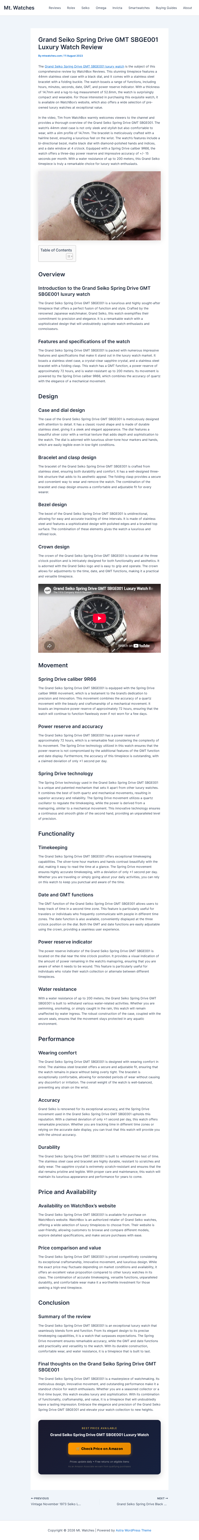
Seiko (85, 8)
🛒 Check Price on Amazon (99, 1449)
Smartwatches (139, 8)
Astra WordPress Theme (133, 1530)
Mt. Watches (19, 8)
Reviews (55, 8)
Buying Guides (166, 8)
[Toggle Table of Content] (67, 256)
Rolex (71, 8)
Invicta (117, 8)
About (187, 8)
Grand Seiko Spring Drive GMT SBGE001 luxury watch (84, 66)
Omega (101, 8)
